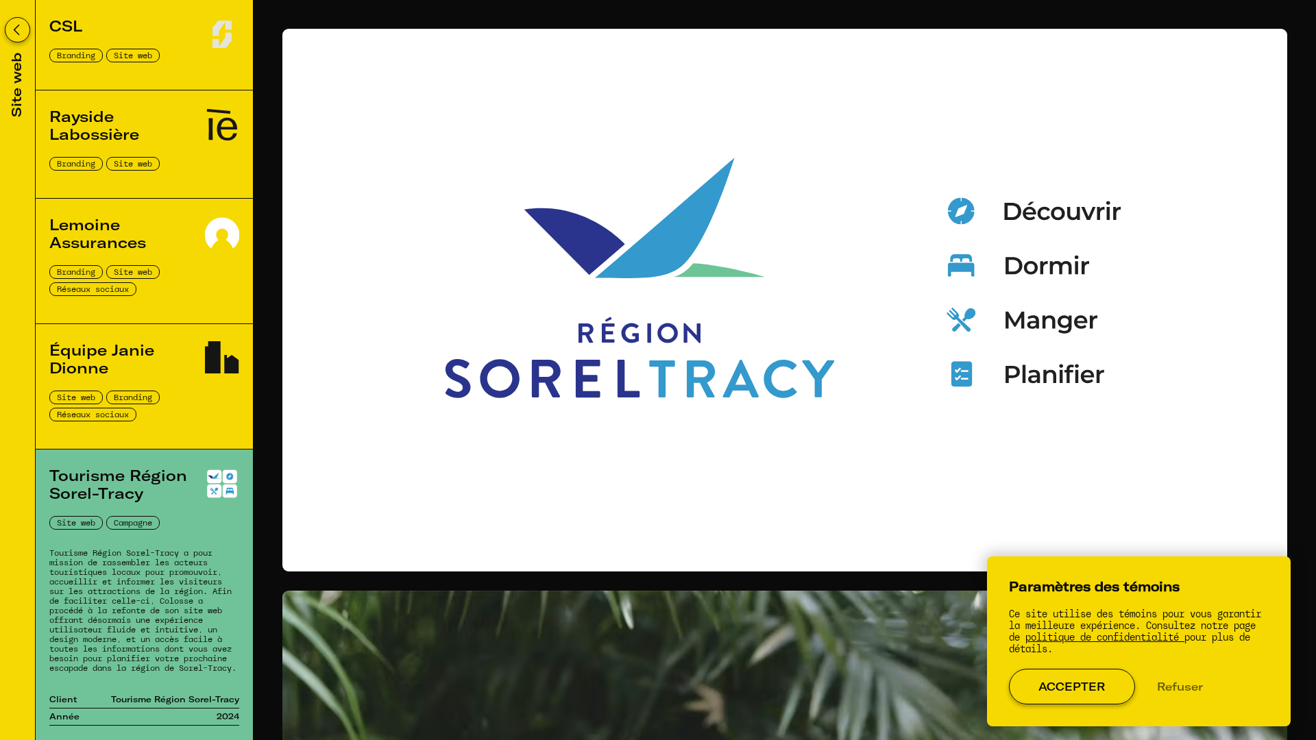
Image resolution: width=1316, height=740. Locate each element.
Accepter (1071, 686)
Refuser (1180, 686)
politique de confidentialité (1104, 637)
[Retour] (17, 29)
